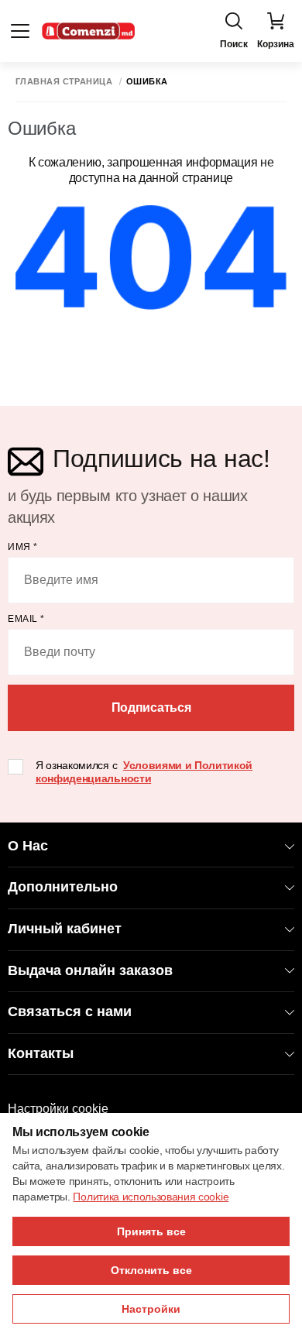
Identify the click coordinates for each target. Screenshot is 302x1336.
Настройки (151, 1309)
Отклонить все (151, 1270)
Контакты (41, 1053)
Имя (23, 546)
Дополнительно (63, 887)
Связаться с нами (70, 1011)
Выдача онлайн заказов (90, 970)
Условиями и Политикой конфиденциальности (144, 772)
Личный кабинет (65, 928)
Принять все (151, 1231)
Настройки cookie (58, 1108)
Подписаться (151, 707)
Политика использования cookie (150, 1196)
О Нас (28, 845)
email (26, 618)
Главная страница (63, 81)
